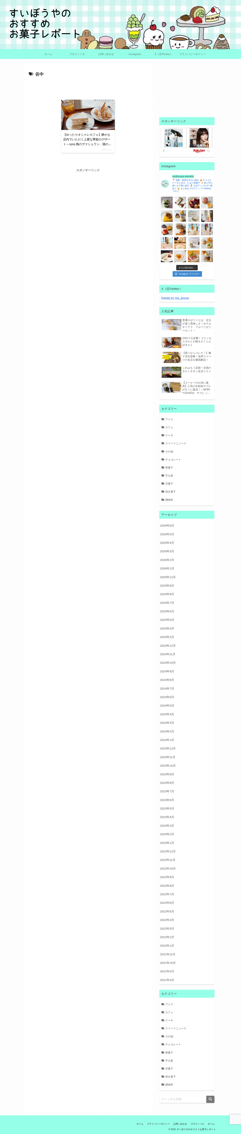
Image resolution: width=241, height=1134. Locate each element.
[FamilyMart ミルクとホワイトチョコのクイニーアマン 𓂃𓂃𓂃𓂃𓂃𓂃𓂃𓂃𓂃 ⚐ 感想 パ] (194, 216)
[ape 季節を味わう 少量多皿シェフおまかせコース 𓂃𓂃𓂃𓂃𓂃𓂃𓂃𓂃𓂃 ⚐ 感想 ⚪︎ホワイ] (180, 256)
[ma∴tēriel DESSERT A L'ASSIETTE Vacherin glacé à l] (167, 256)
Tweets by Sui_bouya (175, 298)
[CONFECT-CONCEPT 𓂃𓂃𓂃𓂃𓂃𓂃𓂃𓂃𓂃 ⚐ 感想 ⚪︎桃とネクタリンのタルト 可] (167, 229)
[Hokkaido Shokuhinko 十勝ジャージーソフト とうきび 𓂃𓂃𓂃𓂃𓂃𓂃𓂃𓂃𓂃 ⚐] (207, 216)
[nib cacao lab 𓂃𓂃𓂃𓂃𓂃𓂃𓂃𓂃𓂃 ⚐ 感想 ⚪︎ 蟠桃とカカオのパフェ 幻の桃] (180, 243)
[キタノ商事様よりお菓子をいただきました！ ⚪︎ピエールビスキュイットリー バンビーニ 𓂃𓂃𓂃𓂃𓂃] (194, 202)
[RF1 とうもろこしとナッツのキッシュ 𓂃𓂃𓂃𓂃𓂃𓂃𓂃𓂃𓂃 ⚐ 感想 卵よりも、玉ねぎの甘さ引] (167, 216)
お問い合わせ (180, 1124)
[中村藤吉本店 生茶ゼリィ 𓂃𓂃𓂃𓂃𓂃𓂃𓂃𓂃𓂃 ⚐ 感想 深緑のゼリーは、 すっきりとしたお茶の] (167, 202)
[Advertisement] (88, 87)
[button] (210, 1099)
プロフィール (197, 1124)
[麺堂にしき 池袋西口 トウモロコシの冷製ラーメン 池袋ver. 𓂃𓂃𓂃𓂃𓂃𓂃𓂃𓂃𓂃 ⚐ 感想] (194, 256)
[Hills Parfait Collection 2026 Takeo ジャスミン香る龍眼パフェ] (167, 243)
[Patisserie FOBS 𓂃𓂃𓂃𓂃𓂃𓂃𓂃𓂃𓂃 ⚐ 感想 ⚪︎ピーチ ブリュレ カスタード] (180, 229)
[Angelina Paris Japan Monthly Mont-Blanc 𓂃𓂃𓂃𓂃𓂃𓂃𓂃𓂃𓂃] (194, 243)
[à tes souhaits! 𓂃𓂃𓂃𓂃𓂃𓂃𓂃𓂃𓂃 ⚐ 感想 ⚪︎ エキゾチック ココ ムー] (207, 243)
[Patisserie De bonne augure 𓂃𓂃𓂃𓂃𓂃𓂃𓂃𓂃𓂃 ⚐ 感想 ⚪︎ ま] (207, 202)
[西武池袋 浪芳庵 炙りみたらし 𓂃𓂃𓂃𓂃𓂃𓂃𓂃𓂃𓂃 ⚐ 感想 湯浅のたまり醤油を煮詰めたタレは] (180, 202)
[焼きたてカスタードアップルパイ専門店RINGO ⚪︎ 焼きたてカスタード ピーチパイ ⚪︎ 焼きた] (207, 256)
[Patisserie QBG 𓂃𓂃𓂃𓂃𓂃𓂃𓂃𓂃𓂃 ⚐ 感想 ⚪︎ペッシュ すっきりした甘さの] (180, 216)
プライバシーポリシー (158, 1124)
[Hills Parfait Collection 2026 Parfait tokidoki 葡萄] (207, 229)
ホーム (140, 1124)
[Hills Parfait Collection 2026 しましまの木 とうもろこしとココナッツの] (194, 229)
